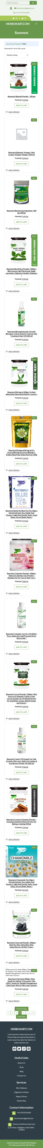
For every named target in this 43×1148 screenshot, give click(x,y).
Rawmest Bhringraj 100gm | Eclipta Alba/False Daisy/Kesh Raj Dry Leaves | (21, 393)
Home (8, 44)
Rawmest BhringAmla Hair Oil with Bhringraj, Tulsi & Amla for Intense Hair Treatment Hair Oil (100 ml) (21, 333)
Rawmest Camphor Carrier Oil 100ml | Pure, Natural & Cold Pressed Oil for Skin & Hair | (21, 636)
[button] (12, 112)
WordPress (30, 1145)
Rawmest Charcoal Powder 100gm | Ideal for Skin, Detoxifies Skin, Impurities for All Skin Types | (21, 944)
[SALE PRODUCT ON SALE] (21, 78)
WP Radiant (31, 1143)
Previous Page (22, 1009)
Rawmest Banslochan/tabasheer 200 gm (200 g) (21, 212)
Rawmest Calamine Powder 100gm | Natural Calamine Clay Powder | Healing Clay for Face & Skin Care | (21, 575)
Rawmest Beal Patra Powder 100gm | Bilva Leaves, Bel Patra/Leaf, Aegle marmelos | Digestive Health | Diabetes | (21, 272)
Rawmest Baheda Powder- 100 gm (21, 96)
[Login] (11, 8)
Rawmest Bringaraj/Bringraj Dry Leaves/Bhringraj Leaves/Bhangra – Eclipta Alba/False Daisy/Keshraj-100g (21, 452)
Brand (13, 44)
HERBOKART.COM (17, 23)
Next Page (21, 1017)
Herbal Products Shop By (16, 1143)
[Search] (33, 3)
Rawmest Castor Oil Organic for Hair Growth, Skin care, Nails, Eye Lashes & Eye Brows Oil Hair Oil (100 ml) (21, 761)
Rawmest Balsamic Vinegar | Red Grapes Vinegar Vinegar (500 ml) (21, 153)
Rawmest (18, 44)
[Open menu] (36, 23)
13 (33, 1013)
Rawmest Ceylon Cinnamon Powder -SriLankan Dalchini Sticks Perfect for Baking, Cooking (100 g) (21, 821)
